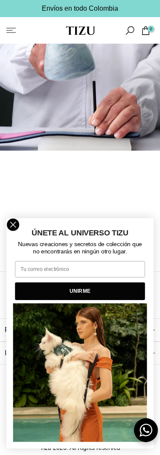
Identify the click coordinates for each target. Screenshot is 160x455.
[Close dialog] (13, 225)
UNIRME (80, 291)
